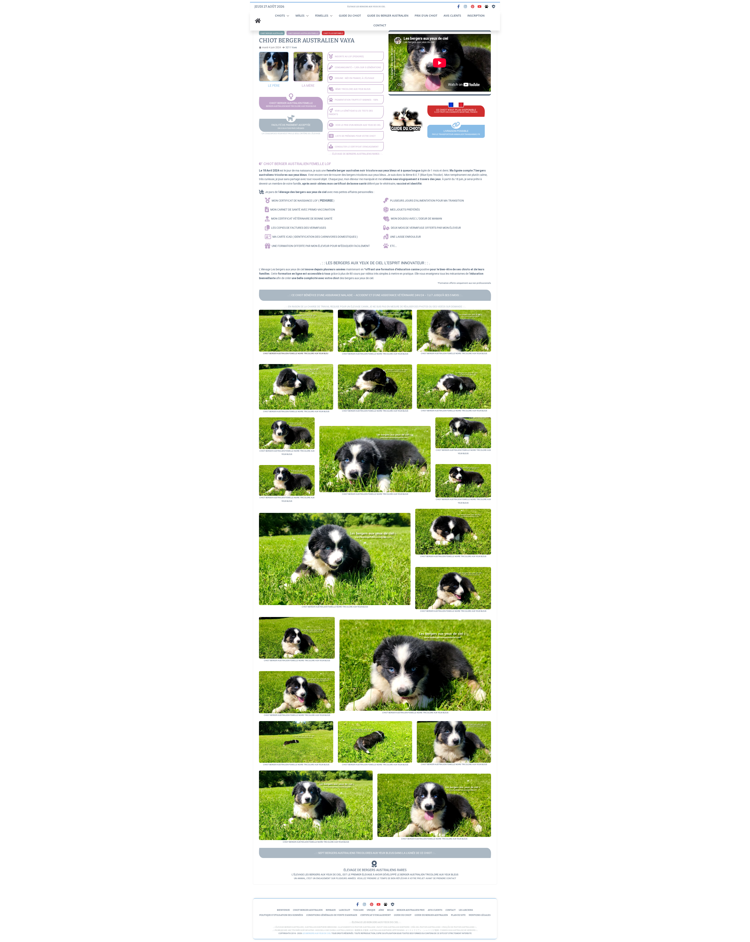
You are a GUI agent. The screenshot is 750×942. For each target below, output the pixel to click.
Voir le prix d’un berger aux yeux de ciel (358, 125)
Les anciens (466, 910)
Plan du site (458, 915)
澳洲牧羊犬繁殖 (361, 930)
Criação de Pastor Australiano (458, 927)
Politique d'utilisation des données (281, 915)
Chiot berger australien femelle (303, 33)
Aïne (381, 910)
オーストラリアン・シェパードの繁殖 (422, 930)
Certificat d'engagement (375, 915)
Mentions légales (480, 915)
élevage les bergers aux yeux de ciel (374, 922)
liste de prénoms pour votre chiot (355, 136)
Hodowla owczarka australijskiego (334, 930)
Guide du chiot (350, 15)
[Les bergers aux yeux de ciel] (257, 20)
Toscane (358, 910)
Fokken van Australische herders (457, 930)
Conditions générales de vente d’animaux (331, 915)
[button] (287, 16)
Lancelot (344, 910)
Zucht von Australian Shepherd (393, 927)
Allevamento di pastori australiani (356, 927)
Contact (379, 25)
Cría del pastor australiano (425, 927)
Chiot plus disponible (333, 33)
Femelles (321, 15)
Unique (371, 910)
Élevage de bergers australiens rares (355, 154)
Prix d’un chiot (426, 15)
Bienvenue (283, 910)
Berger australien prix (411, 910)
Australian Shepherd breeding (321, 927)
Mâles (300, 15)
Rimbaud (331, 910)
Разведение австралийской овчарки (294, 930)
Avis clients (452, 15)
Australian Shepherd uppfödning (387, 930)
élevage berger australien (290, 927)
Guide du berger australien (387, 15)
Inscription (476, 15)
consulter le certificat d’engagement (357, 147)
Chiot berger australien (272, 33)
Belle (390, 910)
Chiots (280, 15)
